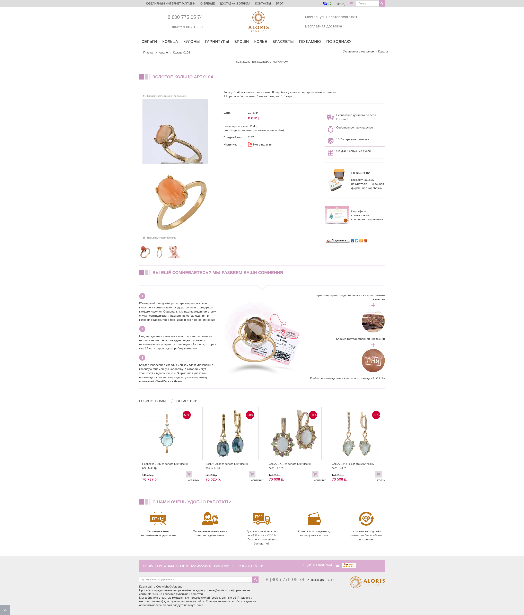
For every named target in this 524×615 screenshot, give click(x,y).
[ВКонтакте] (352, 240)
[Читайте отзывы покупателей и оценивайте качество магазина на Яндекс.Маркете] (349, 565)
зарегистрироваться (255, 130)
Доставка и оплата (235, 3)
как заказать (201, 565)
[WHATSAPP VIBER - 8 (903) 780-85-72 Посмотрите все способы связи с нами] (327, 4)
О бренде (207, 3)
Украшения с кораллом (358, 51)
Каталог (163, 52)
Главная (148, 52)
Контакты (263, 3)
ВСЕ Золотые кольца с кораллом (262, 61)
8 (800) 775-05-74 (285, 579)
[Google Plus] (365, 240)
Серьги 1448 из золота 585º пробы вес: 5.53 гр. (353, 465)
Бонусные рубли (250, 565)
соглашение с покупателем (165, 565)
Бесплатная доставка (323, 26)
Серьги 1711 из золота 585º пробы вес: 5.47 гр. (290, 465)
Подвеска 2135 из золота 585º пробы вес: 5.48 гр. (165, 465)
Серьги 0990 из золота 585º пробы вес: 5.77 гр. (227, 465)
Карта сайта (147, 586)
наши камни (224, 565)
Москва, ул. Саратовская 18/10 (331, 17)
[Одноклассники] (361, 240)
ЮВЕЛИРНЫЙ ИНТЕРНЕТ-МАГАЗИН (170, 3)
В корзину (190, 475)
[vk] (337, 566)
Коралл (383, 51)
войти (279, 130)
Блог (279, 3)
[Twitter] (357, 240)
